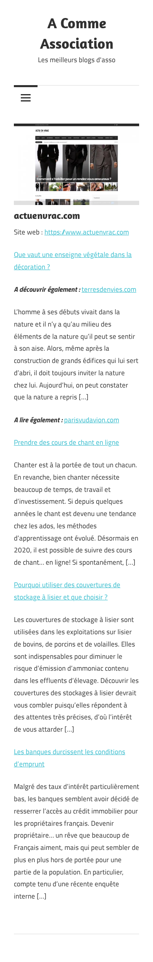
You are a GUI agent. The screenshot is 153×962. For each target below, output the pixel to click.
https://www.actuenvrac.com (86, 232)
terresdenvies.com (109, 289)
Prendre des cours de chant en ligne (66, 442)
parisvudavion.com (91, 420)
